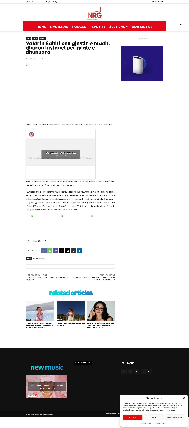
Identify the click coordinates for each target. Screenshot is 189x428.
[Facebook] (149, 1)
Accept (132, 417)
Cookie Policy (146, 423)
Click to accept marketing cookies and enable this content (61, 154)
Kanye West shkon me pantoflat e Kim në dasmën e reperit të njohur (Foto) (94, 279)
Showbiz (42, 38)
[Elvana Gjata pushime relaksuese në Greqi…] (71, 311)
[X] (158, 1)
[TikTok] (155, 1)
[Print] (73, 250)
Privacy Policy (160, 423)
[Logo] (94, 13)
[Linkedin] (79, 250)
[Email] (67, 250)
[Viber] (55, 250)
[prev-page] (27, 333)
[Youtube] (161, 1)
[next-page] (31, 333)
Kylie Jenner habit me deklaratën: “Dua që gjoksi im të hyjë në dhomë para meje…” (101, 325)
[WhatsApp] (49, 250)
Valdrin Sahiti (38, 259)
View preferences (175, 417)
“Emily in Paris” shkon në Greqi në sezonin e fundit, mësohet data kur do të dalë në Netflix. (39, 325)
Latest (35, 38)
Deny (153, 417)
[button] (184, 398)
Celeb (29, 38)
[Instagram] (152, 1)
